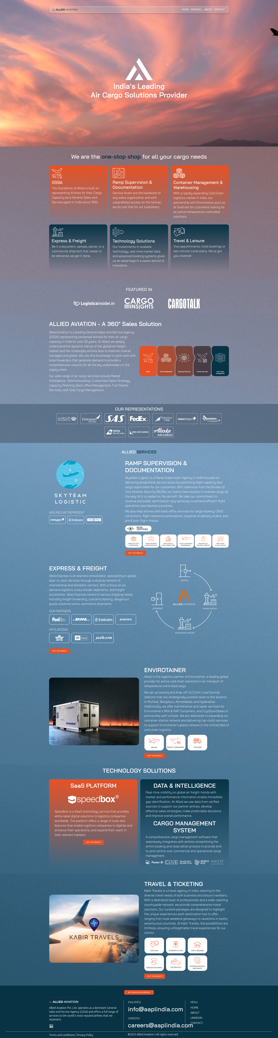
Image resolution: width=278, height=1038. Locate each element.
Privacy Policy (85, 1034)
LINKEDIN (196, 1017)
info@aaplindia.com (155, 1009)
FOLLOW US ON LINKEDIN (140, 992)
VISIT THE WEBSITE (135, 553)
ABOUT (208, 9)
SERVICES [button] (196, 9)
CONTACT (219, 9)
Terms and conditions (62, 1034)
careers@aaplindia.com (160, 1025)
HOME (185, 9)
